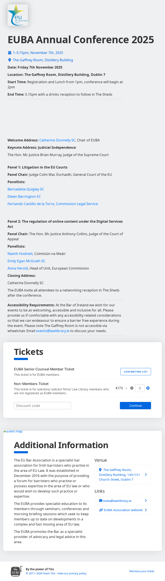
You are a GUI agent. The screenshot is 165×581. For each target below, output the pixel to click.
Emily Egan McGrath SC (26, 261)
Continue (135, 405)
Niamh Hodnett (20, 253)
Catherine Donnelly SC (57, 140)
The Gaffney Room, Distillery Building (43, 60)
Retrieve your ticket (141, 571)
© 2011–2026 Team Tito (41, 573)
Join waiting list (136, 371)
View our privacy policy (72, 573)
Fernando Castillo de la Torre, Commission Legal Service (53, 203)
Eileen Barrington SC (24, 196)
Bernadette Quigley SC (26, 189)
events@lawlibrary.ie (52, 330)
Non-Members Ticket (31, 384)
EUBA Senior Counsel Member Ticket (44, 369)
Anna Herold (18, 268)
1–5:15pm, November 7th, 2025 (38, 52)
